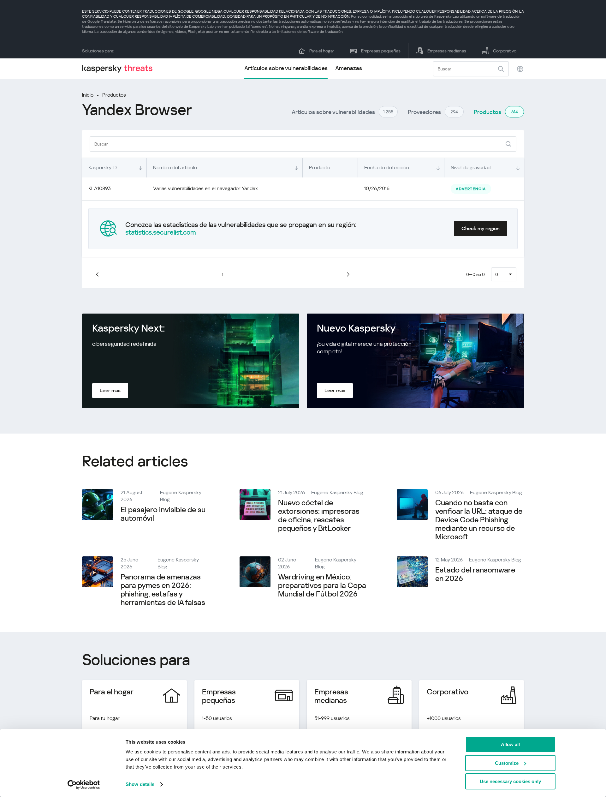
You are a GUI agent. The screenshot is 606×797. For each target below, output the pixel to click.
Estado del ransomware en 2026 (475, 574)
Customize (507, 763)
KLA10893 (99, 188)
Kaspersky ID (102, 168)
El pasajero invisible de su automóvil (163, 514)
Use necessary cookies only (510, 781)
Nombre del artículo (175, 168)
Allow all (510, 744)
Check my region (480, 228)
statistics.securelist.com (160, 232)
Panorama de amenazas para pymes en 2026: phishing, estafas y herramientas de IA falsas (163, 589)
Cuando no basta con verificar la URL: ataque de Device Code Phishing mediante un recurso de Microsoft (478, 519)
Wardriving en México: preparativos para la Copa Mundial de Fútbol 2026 (322, 585)
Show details (140, 784)
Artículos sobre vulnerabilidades (286, 68)
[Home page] (120, 69)
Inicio (87, 95)
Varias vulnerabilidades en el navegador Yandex (205, 188)
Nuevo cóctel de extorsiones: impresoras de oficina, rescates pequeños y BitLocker (318, 515)
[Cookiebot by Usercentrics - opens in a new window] (83, 784)
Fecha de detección (386, 168)
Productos (114, 95)
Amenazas (348, 68)
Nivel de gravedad (470, 168)
